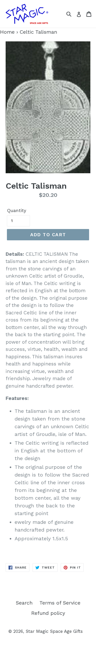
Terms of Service (59, 603)
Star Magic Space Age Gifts (54, 631)
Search (24, 603)
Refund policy (48, 613)
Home (7, 32)
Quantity (16, 210)
